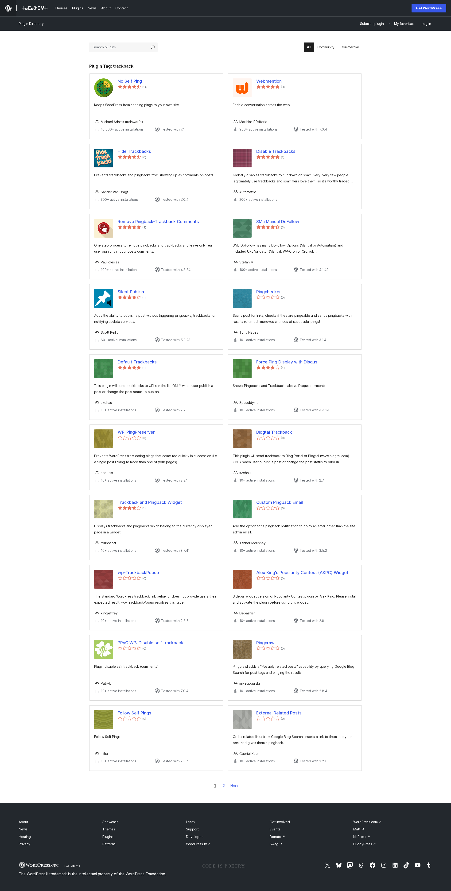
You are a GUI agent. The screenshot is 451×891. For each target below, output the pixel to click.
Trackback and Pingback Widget (150, 502)
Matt (358, 829)
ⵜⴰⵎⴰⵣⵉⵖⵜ (72, 866)
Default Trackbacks (137, 361)
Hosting (25, 837)
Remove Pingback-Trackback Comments (158, 221)
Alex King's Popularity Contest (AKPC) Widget (302, 572)
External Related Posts (279, 712)
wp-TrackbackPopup (138, 572)
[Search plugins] (153, 47)
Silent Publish (131, 291)
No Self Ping (130, 81)
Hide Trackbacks (134, 151)
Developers (195, 837)
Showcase (110, 822)
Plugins (107, 837)
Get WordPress (429, 8)
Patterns (109, 844)
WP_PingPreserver (136, 432)
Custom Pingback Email (279, 502)
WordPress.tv (198, 844)
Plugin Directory (31, 24)
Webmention (269, 81)
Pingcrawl (266, 642)
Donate (277, 837)
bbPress (361, 837)
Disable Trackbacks (275, 151)
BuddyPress (364, 844)
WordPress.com (367, 822)
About (23, 822)
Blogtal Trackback (274, 432)
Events (275, 829)
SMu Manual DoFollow (277, 221)
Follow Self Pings (134, 712)
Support (192, 829)
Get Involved (280, 822)
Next (234, 786)
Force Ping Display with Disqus (286, 361)
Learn (190, 822)
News (23, 829)
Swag (276, 844)
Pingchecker (268, 291)
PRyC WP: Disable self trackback (150, 642)
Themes (108, 829)
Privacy (24, 844)
